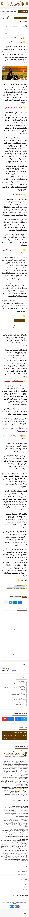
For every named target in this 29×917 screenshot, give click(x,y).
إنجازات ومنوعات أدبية (20, 735)
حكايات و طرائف (8, 735)
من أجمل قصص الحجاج (19, 683)
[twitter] (24, 719)
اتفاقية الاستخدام (22, 874)
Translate (13, 670)
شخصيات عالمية (22, 738)
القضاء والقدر (19, 586)
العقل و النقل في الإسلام (20, 18)
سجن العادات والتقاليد (16, 588)
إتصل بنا (25, 889)
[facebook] (18, 719)
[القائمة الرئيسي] (27, 3)
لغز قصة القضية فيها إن (19, 699)
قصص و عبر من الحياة (9, 738)
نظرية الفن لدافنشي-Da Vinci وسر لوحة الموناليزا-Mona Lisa (8, 11)
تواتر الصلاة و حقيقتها (20, 704)
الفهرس (25, 886)
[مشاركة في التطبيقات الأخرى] (6, 602)
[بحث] (2, 3)
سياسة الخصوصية (22, 871)
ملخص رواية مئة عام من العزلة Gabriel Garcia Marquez (14, 688)
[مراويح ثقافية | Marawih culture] (14, 4)
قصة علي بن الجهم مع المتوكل (18, 694)
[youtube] (5, 719)
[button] (20, 602)
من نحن (25, 884)
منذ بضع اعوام (21, 681)
